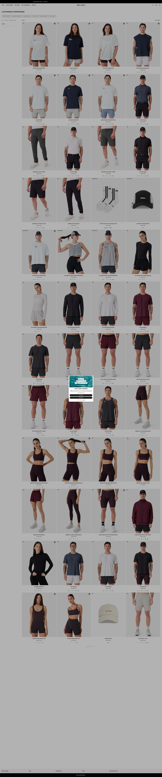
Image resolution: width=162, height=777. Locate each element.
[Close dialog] (92, 376)
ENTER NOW (81, 395)
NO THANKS (81, 397)
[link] (81, 381)
